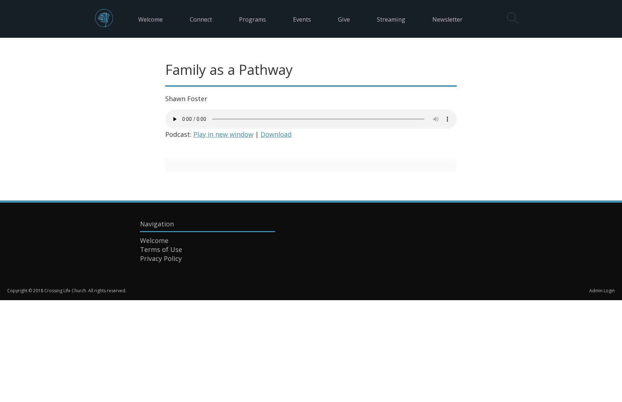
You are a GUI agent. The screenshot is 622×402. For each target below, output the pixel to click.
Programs (252, 19)
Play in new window (223, 134)
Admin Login (602, 291)
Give (344, 19)
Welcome (150, 19)
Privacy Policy (161, 258)
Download (276, 134)
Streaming (391, 19)
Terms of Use (161, 249)
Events (302, 19)
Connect (201, 19)
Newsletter (447, 19)
